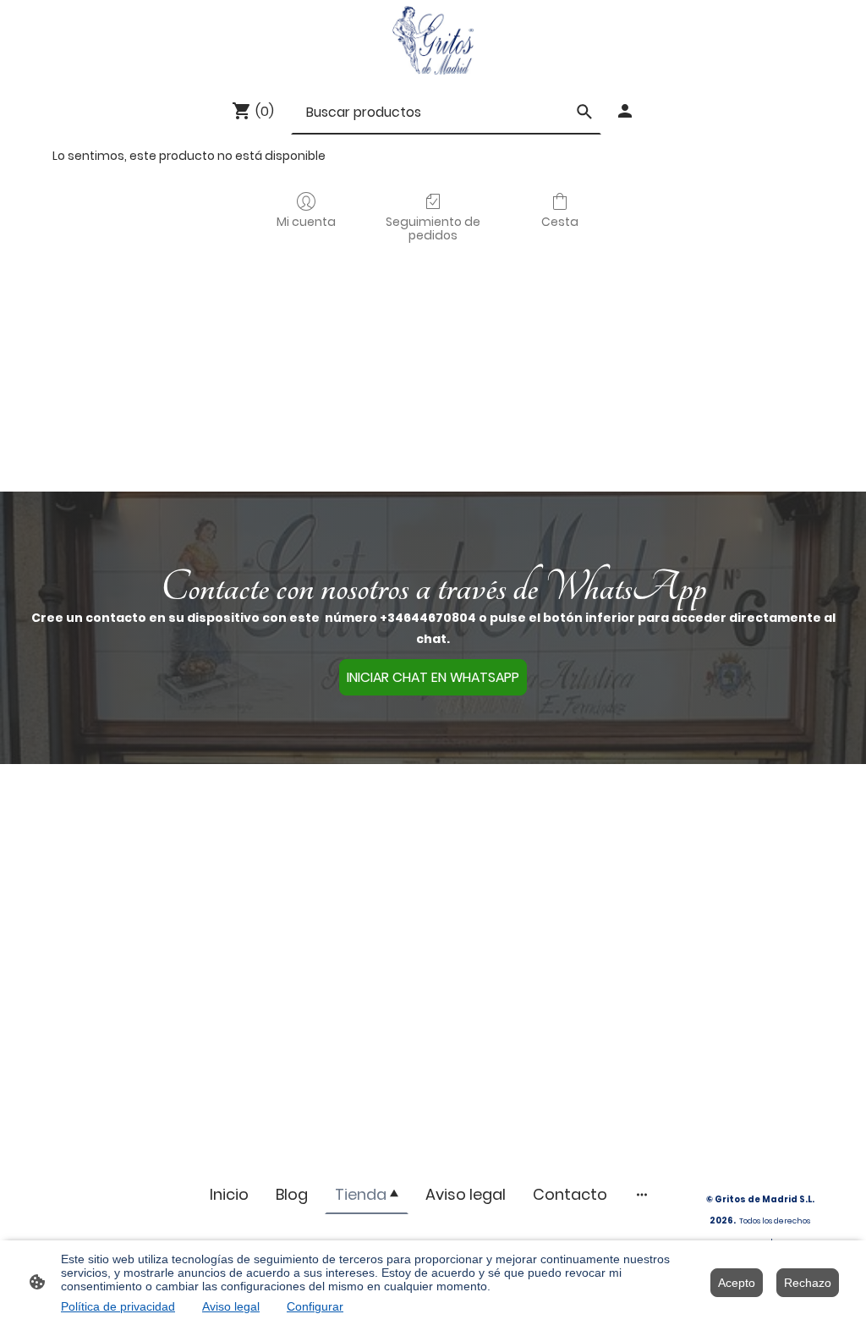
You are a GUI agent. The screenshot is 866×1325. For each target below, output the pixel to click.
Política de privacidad (118, 1306)
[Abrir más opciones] (642, 1194)
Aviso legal (231, 1306)
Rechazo (807, 1282)
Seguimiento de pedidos (433, 228)
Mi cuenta (306, 221)
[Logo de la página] (432, 40)
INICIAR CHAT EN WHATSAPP (433, 677)
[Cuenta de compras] (625, 111)
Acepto (736, 1282)
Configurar (315, 1306)
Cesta (559, 221)
